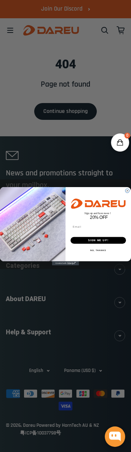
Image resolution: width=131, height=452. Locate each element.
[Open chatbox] (115, 436)
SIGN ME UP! (98, 240)
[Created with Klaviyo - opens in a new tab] (65, 263)
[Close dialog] (127, 191)
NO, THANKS (98, 250)
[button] (120, 142)
